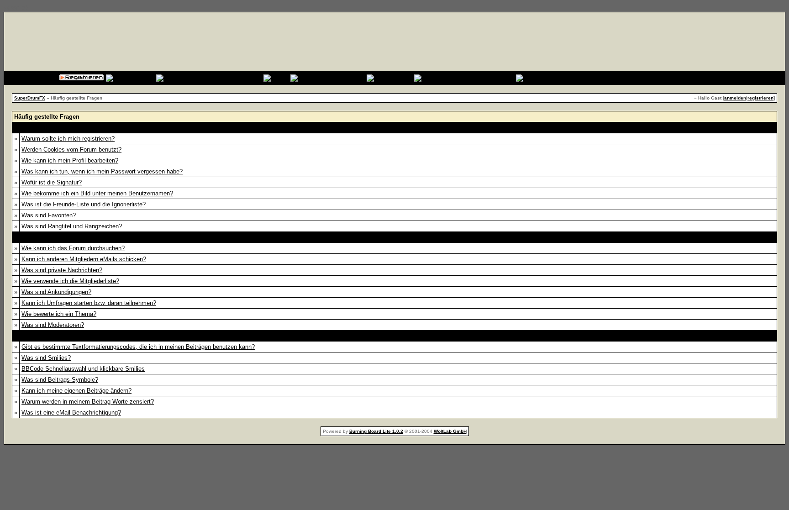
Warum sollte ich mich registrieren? (68, 138)
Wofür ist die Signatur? (51, 182)
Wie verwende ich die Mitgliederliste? (70, 281)
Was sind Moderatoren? (52, 324)
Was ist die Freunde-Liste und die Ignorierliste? (83, 204)
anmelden (735, 97)
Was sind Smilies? (46, 357)
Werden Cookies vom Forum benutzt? (71, 149)
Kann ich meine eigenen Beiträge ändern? (76, 390)
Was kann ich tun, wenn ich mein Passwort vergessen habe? (102, 171)
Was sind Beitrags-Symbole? (59, 379)
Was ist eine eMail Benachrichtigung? (71, 412)
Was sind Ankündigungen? (56, 292)
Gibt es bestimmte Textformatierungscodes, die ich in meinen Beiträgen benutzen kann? (138, 346)
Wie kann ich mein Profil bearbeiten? (69, 160)
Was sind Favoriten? (48, 215)
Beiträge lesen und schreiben (394, 335)
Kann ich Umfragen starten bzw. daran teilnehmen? (88, 303)
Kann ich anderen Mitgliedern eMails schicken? (83, 259)
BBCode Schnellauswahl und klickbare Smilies (83, 368)
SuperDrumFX (29, 97)
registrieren (760, 97)
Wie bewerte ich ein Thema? (58, 313)
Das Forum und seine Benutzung (394, 237)
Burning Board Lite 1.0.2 (376, 431)
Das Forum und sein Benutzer (394, 127)
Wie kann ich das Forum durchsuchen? (73, 248)
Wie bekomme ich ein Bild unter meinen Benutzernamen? (97, 193)
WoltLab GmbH (450, 431)
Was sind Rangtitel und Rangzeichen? (71, 226)
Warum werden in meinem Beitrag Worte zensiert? (87, 401)
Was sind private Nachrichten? (61, 270)
